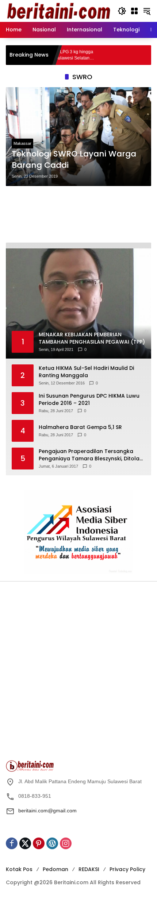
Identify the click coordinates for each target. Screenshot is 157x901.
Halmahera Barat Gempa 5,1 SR (80, 427)
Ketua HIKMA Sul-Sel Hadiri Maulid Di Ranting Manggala (86, 372)
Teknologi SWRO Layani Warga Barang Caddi (74, 159)
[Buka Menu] (134, 11)
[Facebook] (12, 843)
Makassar (22, 143)
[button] (122, 11)
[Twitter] (25, 843)
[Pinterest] (39, 843)
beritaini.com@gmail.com (47, 810)
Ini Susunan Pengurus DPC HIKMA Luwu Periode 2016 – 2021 (89, 400)
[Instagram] (66, 843)
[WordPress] (52, 843)
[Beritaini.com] (58, 10)
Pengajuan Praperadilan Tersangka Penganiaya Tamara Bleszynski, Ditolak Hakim (90, 455)
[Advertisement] (78, 214)
